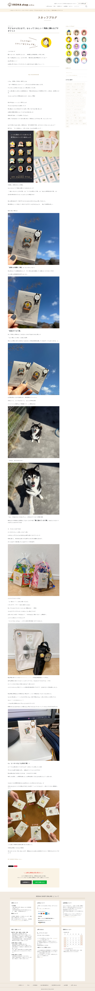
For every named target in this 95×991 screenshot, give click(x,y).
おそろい (81, 89)
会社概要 (66, 985)
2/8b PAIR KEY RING (79, 84)
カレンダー (82, 98)
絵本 (67, 123)
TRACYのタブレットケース (26, 677)
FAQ (54, 6)
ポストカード (77, 112)
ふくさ (84, 92)
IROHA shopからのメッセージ (69, 3)
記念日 (72, 123)
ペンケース (68, 112)
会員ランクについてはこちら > (69, 916)
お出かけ (68, 92)
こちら (42, 908)
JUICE (82, 86)
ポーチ (83, 112)
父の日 (75, 120)
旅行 (80, 117)
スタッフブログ (70, 26)
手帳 (76, 117)
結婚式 (80, 120)
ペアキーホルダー (78, 109)
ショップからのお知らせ (71, 75)
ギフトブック (75, 101)
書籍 (67, 120)
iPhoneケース (75, 86)
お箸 (74, 92)
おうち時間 (74, 89)
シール (67, 103)
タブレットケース (76, 103)
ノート (83, 103)
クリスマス (82, 101)
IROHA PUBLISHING (49, 989)
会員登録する (26, 882)
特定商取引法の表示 (56, 985)
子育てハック (69, 117)
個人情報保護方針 (45, 985)
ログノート (68, 115)
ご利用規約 (34, 985)
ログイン (71, 6)
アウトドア (79, 95)
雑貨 (67, 126)
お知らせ (68, 68)
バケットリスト (69, 106)
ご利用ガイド (59, 6)
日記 (84, 117)
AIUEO (68, 86)
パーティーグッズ (80, 106)
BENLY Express (18, 920)
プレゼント (68, 109)
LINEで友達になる (40, 882)
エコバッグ (75, 98)
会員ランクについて (58, 3)
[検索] (86, 6)
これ (47, 680)
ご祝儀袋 (79, 92)
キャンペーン (69, 72)
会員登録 (65, 6)
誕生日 (84, 123)
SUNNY (68, 89)
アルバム (68, 98)
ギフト (67, 101)
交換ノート (76, 115)
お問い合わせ (49, 6)
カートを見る (81, 3)
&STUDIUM (69, 84)
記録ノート (78, 123)
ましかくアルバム (70, 95)
